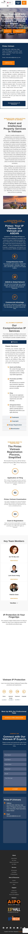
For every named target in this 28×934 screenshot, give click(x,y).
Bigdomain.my (21, 931)
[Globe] (14, 927)
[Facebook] (3, 927)
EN (10, 2)
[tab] (14, 342)
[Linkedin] (10, 927)
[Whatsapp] (21, 927)
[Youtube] (24, 927)
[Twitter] (7, 927)
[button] (7, 6)
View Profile (14, 560)
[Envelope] (17, 927)
